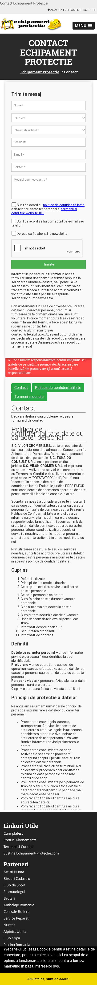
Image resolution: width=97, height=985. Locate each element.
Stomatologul (14, 891)
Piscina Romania (17, 944)
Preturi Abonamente (20, 840)
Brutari (9, 898)
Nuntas (9, 925)
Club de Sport (14, 885)
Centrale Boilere (16, 911)
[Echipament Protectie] (31, 23)
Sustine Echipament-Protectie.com (31, 853)
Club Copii (12, 938)
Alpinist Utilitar (16, 931)
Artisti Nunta (14, 872)
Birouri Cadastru (17, 878)
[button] (84, 26)
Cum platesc (13, 833)
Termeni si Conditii (18, 846)
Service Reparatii (17, 918)
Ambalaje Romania (19, 905)
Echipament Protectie (39, 72)
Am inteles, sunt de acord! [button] (48, 979)
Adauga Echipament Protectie (73, 10)
